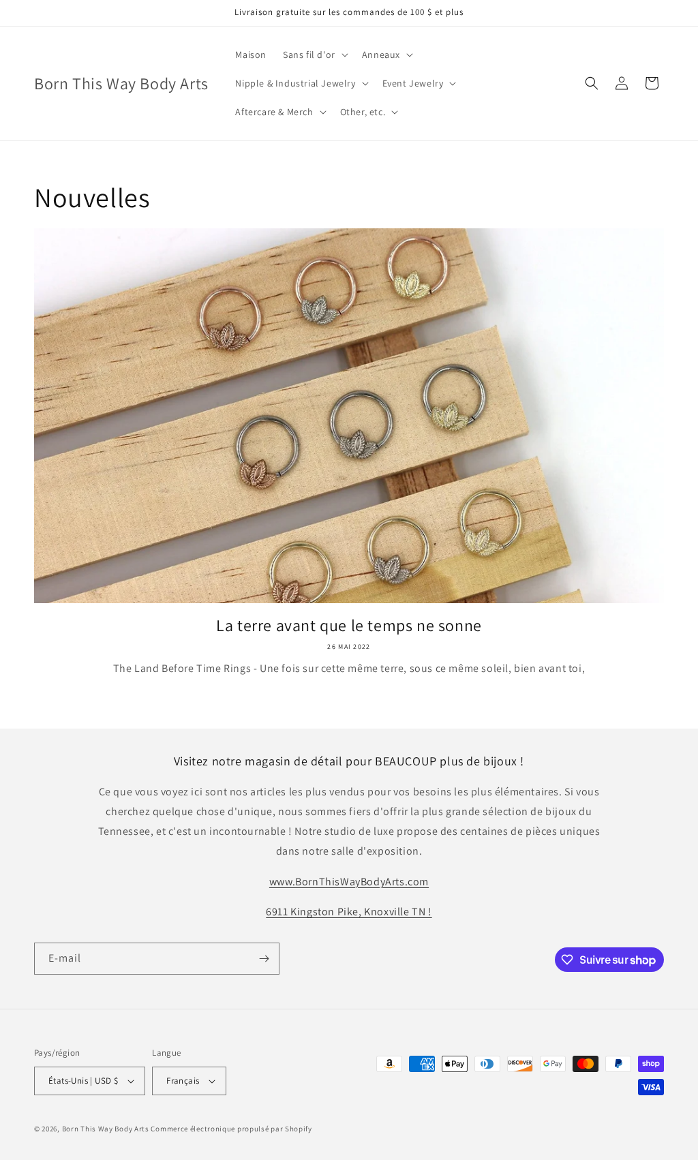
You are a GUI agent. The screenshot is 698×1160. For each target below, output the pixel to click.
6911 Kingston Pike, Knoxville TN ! (348, 911)
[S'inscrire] (264, 959)
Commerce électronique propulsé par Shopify (231, 1128)
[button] (314, 54)
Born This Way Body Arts (105, 1128)
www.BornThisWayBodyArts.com (349, 881)
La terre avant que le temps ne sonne (349, 625)
